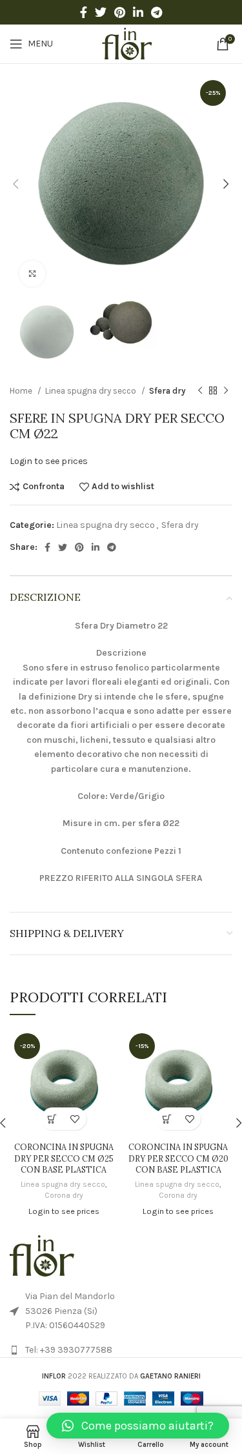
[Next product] (225, 391)
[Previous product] (200, 391)
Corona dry (64, 1195)
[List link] (121, 1350)
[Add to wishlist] (75, 1118)
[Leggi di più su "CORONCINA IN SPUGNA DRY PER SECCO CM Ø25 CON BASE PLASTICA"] (52, 1118)
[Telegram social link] (156, 12)
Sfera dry (167, 391)
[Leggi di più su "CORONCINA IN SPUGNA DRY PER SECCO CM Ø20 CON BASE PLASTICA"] (167, 1118)
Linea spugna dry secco (91, 391)
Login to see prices (49, 461)
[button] (137, 1426)
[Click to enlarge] (32, 274)
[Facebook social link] (83, 12)
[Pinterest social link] (119, 12)
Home (22, 391)
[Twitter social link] (100, 12)
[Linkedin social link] (138, 12)
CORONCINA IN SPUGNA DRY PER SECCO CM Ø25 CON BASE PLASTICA (64, 1158)
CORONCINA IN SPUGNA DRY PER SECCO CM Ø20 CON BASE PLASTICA (178, 1158)
